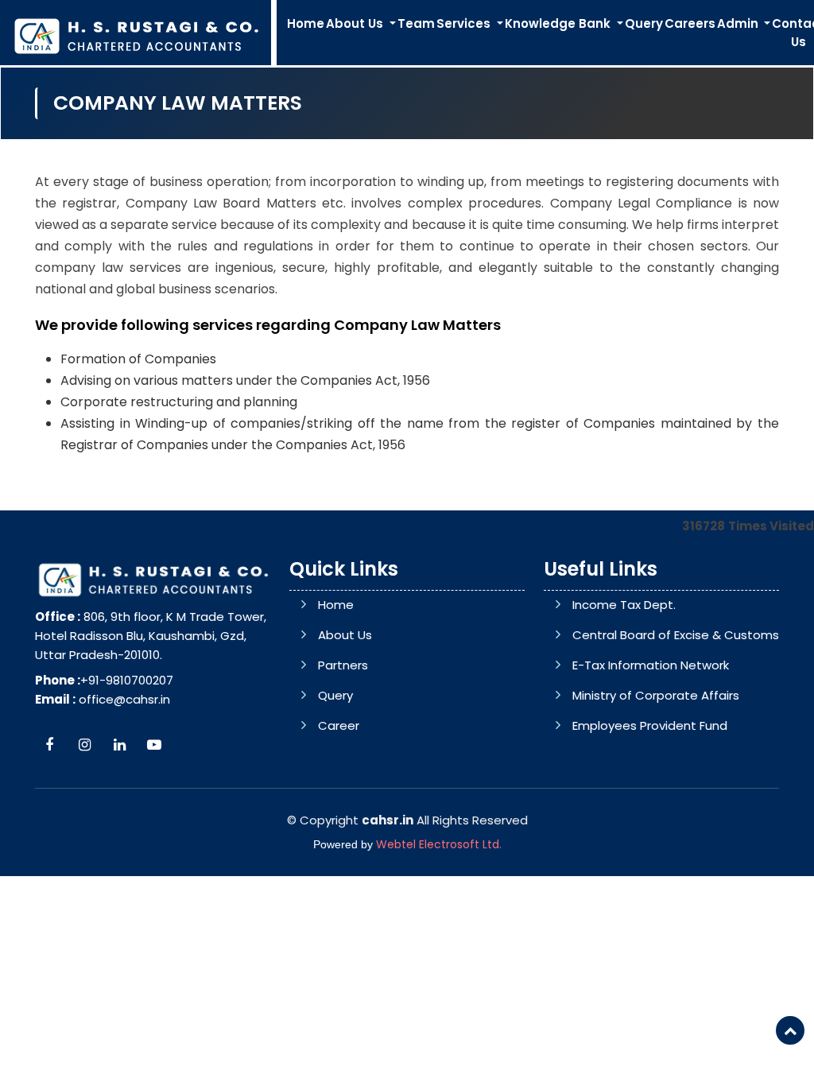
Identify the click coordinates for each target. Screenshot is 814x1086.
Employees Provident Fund (649, 725)
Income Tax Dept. (624, 605)
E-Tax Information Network (650, 665)
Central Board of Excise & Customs (675, 635)
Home (305, 23)
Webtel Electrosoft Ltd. (439, 844)
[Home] (135, 34)
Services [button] (465, 23)
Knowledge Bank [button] (559, 23)
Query (644, 23)
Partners (343, 665)
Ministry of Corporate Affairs (655, 695)
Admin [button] (739, 23)
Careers (690, 23)
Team (416, 23)
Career (338, 725)
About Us (345, 635)
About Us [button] (356, 23)
